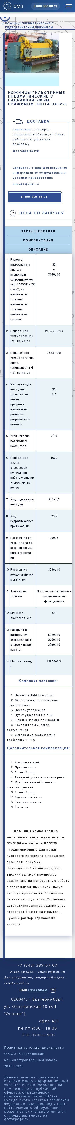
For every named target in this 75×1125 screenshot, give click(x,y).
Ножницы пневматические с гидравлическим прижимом (29, 25)
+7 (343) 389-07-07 (38, 965)
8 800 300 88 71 (46, 6)
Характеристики (38, 231)
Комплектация (38, 240)
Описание (38, 249)
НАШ (33, 990)
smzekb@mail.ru (26, 184)
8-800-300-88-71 (34, 197)
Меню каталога (5, 17)
